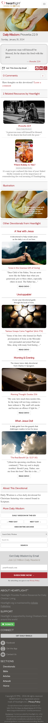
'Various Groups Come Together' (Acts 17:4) (24, 331)
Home (6, 685)
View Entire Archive (24, 527)
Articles (6, 676)
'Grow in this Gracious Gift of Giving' (24, 268)
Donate (7, 624)
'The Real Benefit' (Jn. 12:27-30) (24, 457)
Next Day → (35, 522)
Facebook (10, 642)
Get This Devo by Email (16, 68)
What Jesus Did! (24, 421)
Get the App (11, 648)
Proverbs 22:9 (34, 61)
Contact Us (11, 654)
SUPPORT (7, 611)
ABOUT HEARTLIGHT (14, 590)
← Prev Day (12, 522)
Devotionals (9, 666)
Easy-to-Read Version (26, 708)
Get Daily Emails (24, 636)
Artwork (7, 681)
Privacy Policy (34, 580)
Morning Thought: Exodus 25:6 (24, 394)
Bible (5, 671)
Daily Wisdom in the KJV (24, 515)
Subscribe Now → (24, 575)
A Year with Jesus (24, 231)
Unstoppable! (24, 294)
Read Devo (24, 286)
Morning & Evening (24, 357)
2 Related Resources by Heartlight (21, 93)
